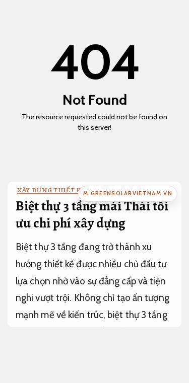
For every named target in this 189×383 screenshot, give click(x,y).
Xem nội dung (91, 144)
